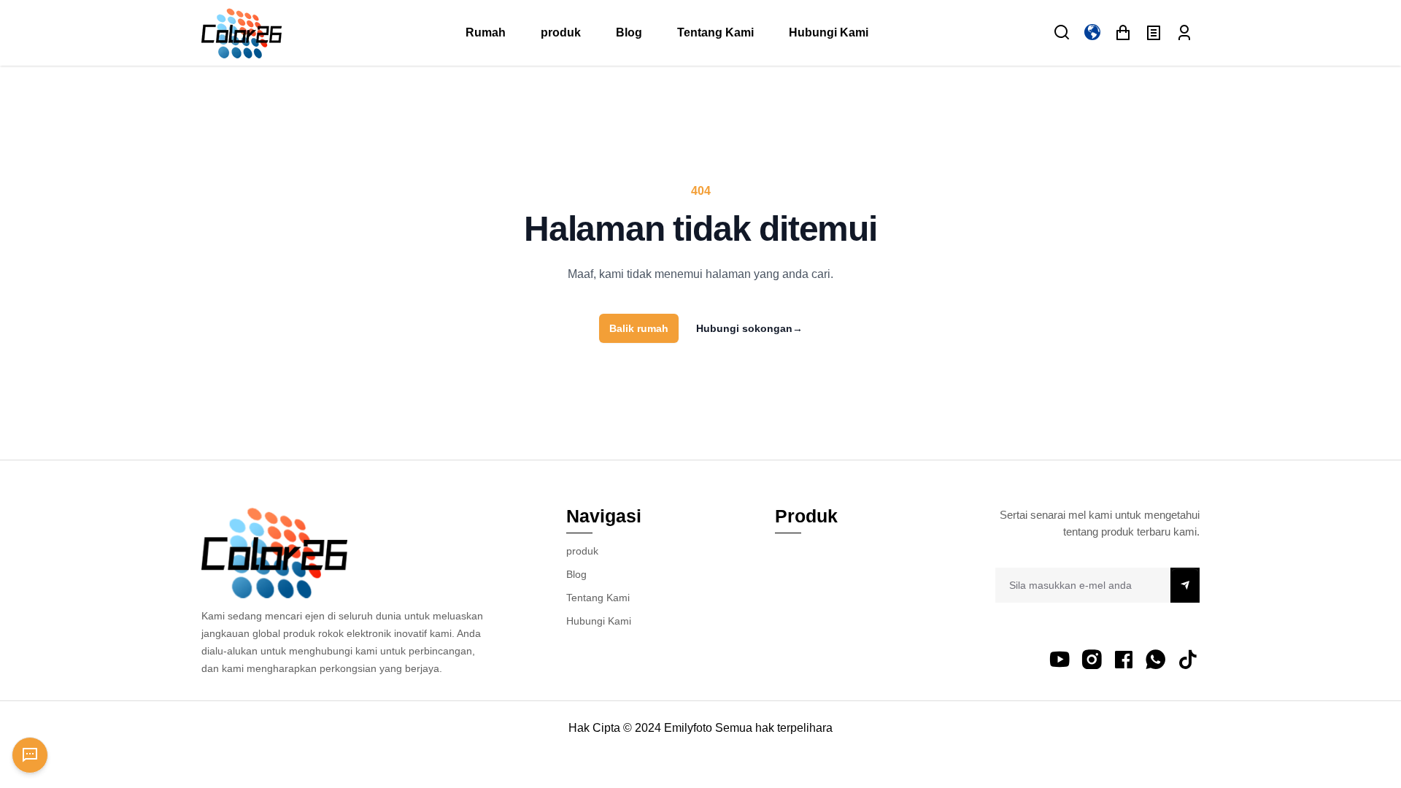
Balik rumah (638, 328)
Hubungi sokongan (749, 328)
